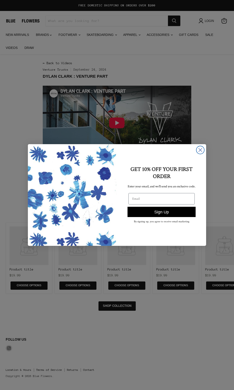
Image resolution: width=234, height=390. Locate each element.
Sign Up (161, 212)
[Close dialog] (200, 150)
